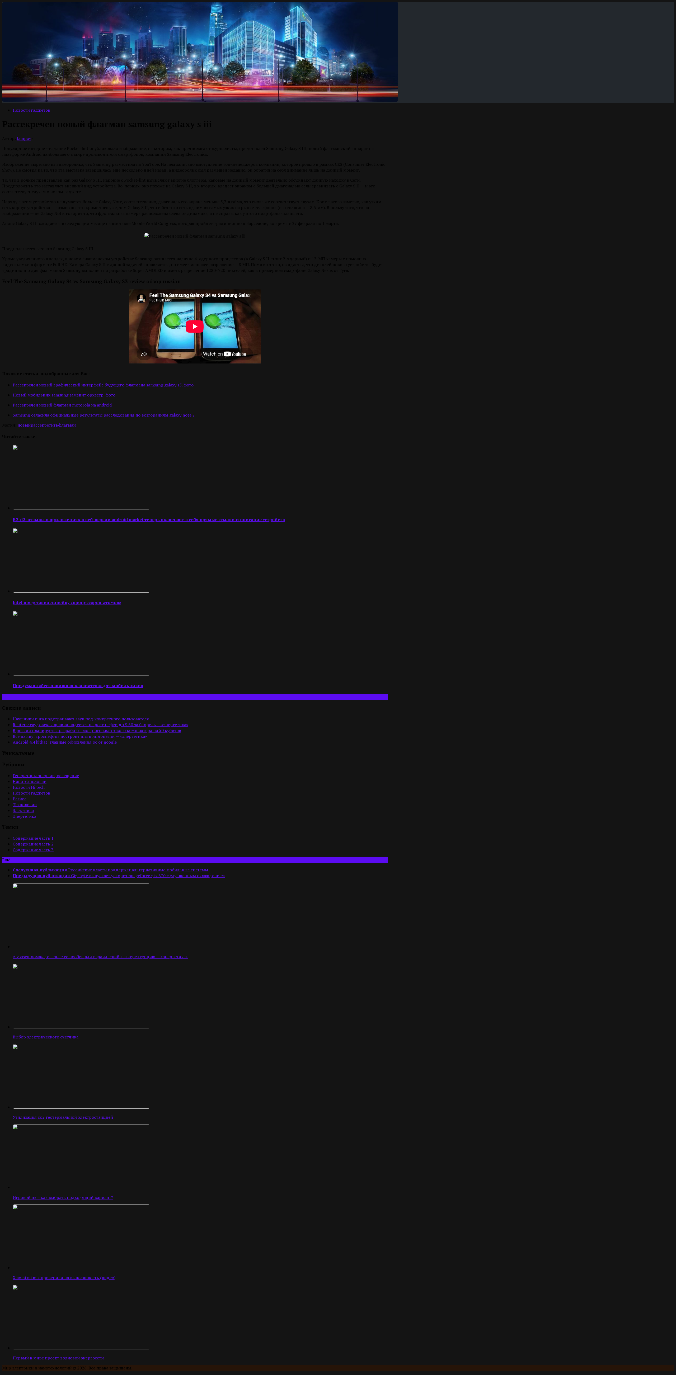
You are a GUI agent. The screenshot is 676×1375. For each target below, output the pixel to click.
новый (24, 425)
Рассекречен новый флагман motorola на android (62, 405)
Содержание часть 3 (33, 850)
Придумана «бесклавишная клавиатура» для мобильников (78, 685)
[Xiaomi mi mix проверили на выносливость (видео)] (81, 1267)
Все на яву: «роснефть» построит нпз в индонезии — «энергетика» (80, 736)
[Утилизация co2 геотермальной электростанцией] (81, 1107)
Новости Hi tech (29, 787)
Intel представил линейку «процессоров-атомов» (67, 602)
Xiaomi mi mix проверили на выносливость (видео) (64, 1278)
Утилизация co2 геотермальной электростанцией (63, 1117)
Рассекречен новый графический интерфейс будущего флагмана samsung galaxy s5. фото (103, 385)
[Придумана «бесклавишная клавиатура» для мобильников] (81, 674)
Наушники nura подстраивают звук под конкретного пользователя (81, 719)
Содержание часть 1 (33, 838)
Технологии (25, 804)
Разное (19, 799)
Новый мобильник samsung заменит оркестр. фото (64, 395)
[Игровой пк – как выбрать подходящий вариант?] (81, 1187)
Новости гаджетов (31, 110)
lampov (24, 138)
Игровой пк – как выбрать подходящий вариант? (63, 1197)
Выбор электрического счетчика (45, 1037)
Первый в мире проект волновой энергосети (58, 1358)
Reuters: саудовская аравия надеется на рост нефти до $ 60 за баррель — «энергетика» (100, 724)
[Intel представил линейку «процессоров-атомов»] (81, 591)
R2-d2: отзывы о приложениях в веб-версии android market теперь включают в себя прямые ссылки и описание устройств (149, 519)
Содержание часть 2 (33, 844)
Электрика (23, 810)
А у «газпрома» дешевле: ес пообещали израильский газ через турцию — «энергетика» (100, 957)
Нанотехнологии (29, 781)
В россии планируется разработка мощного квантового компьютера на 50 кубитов (97, 730)
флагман (67, 425)
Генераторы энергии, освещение (46, 775)
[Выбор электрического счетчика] (81, 1027)
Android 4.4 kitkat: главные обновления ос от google (65, 742)
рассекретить (44, 425)
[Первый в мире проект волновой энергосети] (81, 1348)
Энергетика (24, 816)
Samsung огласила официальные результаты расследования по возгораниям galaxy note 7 (104, 415)
